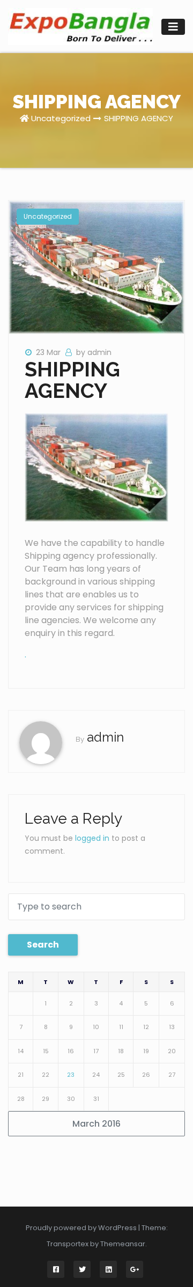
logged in (92, 838)
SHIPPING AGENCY (138, 118)
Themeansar (122, 1244)
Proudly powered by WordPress (82, 1228)
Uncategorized (61, 118)
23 (71, 1074)
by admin (94, 352)
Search (43, 944)
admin (105, 737)
